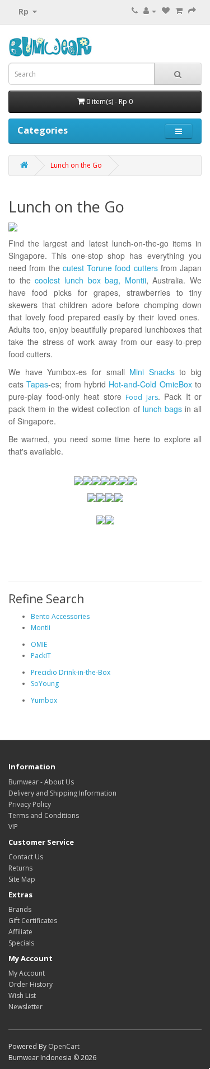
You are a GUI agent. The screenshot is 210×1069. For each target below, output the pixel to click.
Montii (40, 627)
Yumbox (44, 700)
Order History (30, 984)
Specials (21, 943)
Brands (19, 909)
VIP (13, 826)
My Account (26, 973)
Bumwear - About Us (41, 782)
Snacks (162, 371)
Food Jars (141, 397)
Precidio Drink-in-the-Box (70, 672)
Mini (136, 371)
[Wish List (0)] (166, 11)
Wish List (22, 995)
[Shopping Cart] (179, 11)
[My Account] (149, 11)
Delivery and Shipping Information (62, 793)
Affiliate (20, 931)
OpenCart (64, 1046)
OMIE (39, 644)
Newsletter (25, 1006)
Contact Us (25, 857)
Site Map (21, 879)
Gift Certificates (32, 920)
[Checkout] (192, 11)
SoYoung (45, 683)
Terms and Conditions (43, 815)
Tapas (37, 384)
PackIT (41, 655)
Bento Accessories (60, 616)
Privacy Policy (29, 804)
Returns (20, 868)
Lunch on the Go (76, 165)
